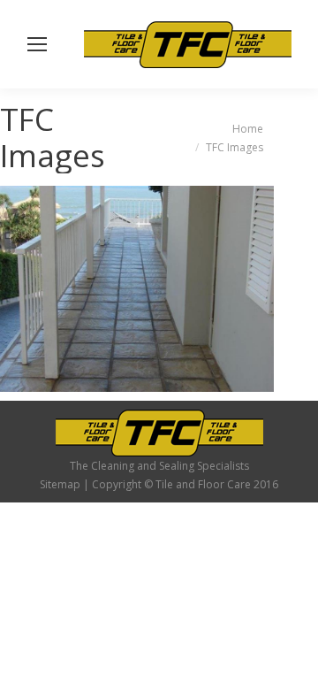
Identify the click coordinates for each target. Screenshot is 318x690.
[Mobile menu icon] (37, 44)
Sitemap (60, 484)
